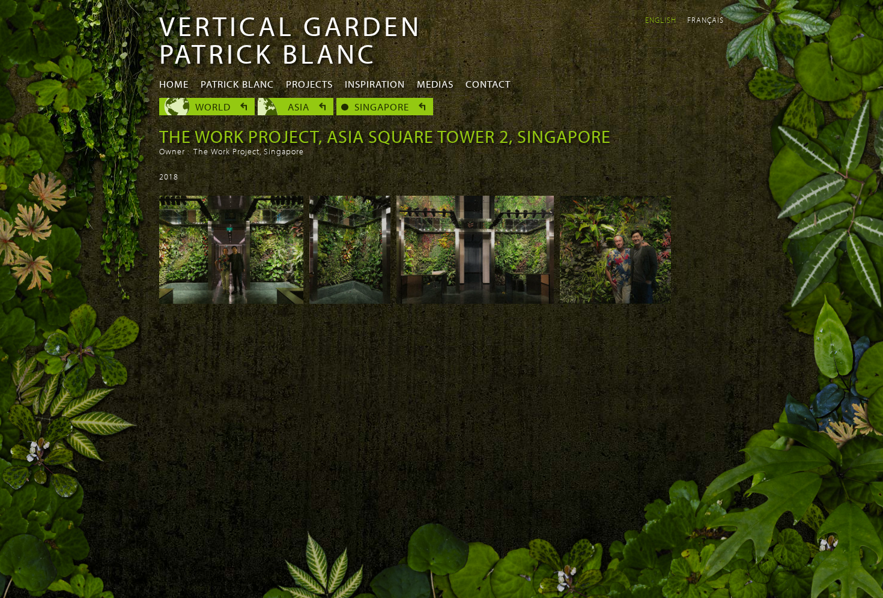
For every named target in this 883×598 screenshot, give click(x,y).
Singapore (381, 106)
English (660, 20)
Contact (488, 83)
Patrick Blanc (237, 83)
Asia (298, 106)
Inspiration (375, 83)
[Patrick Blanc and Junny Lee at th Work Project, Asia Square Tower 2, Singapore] (615, 300)
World (213, 106)
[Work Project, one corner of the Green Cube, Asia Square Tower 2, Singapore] (349, 300)
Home (174, 83)
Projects (309, 83)
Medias (435, 83)
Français (705, 20)
